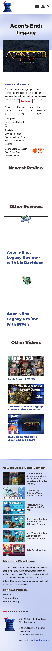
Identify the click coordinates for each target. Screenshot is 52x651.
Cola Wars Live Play (36, 550)
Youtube (7, 594)
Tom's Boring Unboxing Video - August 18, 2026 (34, 493)
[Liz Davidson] (26, 216)
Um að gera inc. (41, 640)
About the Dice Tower (18, 611)
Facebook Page (11, 598)
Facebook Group (11, 601)
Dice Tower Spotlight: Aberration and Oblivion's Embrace (37, 521)
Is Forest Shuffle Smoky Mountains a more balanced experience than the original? (36, 478)
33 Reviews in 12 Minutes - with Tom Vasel (36, 507)
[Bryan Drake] (26, 277)
